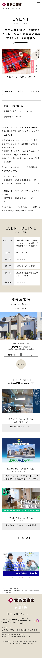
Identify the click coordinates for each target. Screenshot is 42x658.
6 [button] (26, 577)
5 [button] (23, 577)
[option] (21, 334)
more (29, 355)
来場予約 (12, 355)
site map (5, 620)
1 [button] (9, 577)
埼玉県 (4, 630)
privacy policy (13, 620)
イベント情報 (12, 588)
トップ (4, 588)
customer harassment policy (25, 620)
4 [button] (19, 577)
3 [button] (16, 577)
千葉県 (12, 630)
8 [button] (33, 577)
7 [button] (29, 577)
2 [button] (13, 577)
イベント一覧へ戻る (21, 537)
